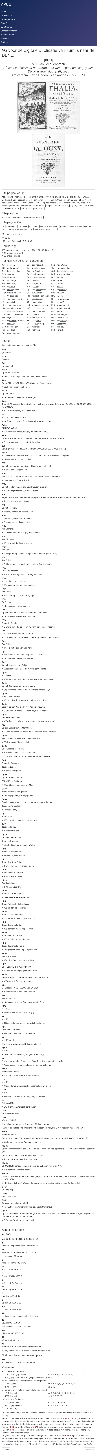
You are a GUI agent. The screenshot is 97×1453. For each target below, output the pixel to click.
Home (3, 11)
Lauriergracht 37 (8, 19)
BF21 (35, 1427)
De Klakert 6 (6, 15)
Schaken (5, 38)
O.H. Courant (6, 27)
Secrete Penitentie (9, 31)
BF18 (67, 1418)
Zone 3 (4, 23)
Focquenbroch (7, 34)
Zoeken (4, 42)
